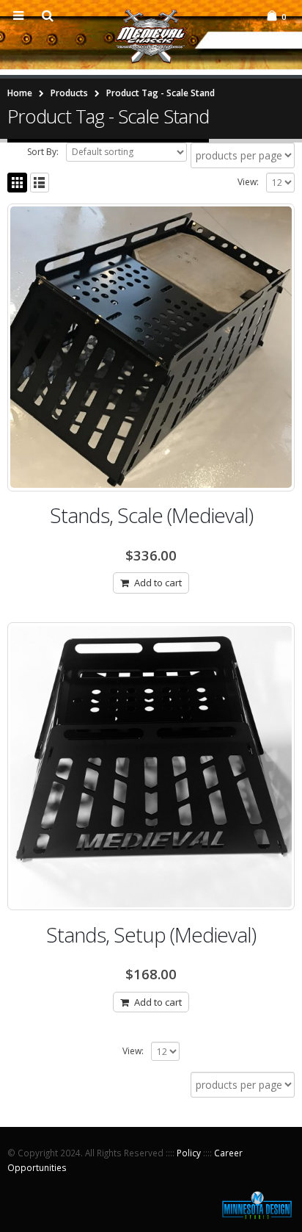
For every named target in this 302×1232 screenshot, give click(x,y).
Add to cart (158, 582)
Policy (189, 1153)
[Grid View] (17, 182)
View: (248, 182)
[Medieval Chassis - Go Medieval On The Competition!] (151, 37)
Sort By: (43, 151)
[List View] (40, 182)
